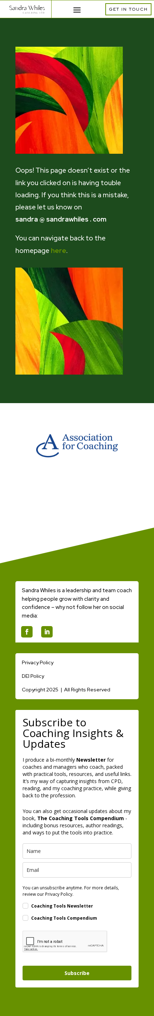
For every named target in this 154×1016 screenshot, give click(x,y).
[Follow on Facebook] (27, 631)
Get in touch (128, 9)
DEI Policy (33, 676)
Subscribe (77, 973)
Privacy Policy (37, 662)
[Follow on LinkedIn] (47, 631)
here (58, 250)
